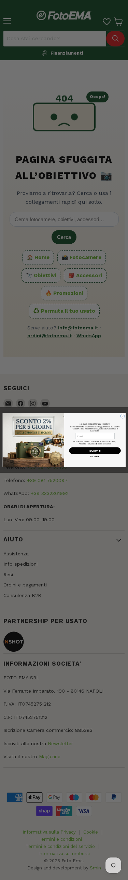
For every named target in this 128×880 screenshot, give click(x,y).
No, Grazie (94, 456)
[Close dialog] (122, 416)
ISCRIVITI (95, 450)
